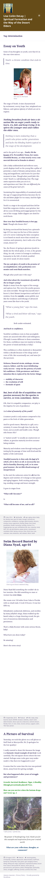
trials (35, 869)
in (33, 525)
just (16, 527)
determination (28, 521)
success (20, 531)
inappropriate (7, 527)
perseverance (7, 867)
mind (38, 527)
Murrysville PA (15, 865)
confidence (14, 521)
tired (28, 531)
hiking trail (11, 863)
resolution (6, 531)
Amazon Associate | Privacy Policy (14, 875)
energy (5, 523)
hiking (5, 863)
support (33, 724)
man (15, 724)
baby (37, 517)
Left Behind (21, 527)
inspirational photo (31, 863)
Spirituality (19, 517)
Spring (15, 531)
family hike (13, 861)
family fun (6, 861)
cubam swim (33, 720)
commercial (31, 519)
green (22, 861)
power (21, 529)
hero (9, 724)
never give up (30, 865)
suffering (16, 869)
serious (27, 724)
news (18, 724)
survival (22, 869)
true (35, 531)
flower (26, 523)
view (11, 533)
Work (29, 533)
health (13, 525)
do (21, 722)
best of (16, 519)
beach (10, 720)
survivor (27, 869)
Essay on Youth (14, 46)
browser (20, 720)
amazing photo (31, 857)
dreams (36, 521)
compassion (7, 521)
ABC (29, 718)
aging (30, 517)
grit (26, 861)
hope (16, 863)
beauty (8, 519)
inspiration (21, 863)
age (26, 517)
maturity (33, 527)
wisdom (24, 533)
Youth (33, 533)
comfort (13, 859)
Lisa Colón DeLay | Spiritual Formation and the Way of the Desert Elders (17, 21)
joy (13, 527)
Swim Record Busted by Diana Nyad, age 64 (20, 543)
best (11, 519)
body (20, 519)
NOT (4, 529)
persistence (15, 529)
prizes (26, 529)
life (26, 527)
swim (37, 724)
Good (33, 523)
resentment (31, 529)
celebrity (26, 720)
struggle (10, 869)
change (24, 519)
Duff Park (36, 859)
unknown (6, 533)
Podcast (22, 718)
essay (10, 523)
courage (21, 521)
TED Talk (6, 726)
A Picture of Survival (18, 734)
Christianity (6, 859)
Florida (5, 724)
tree (31, 531)
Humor (29, 525)
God (30, 523)
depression (19, 859)
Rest (11, 531)
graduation (6, 525)
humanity (18, 525)
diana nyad (16, 722)
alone (34, 517)
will (21, 533)
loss (29, 527)
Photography (28, 867)
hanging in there (32, 861)
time (25, 531)
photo (22, 867)
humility (24, 525)
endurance (25, 722)
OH (8, 529)
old (10, 529)
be (4, 519)
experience (16, 523)
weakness (16, 533)
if (32, 525)
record (23, 724)
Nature (23, 865)
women (11, 726)
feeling (22, 523)
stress (5, 869)
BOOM (15, 720)
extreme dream (34, 722)
